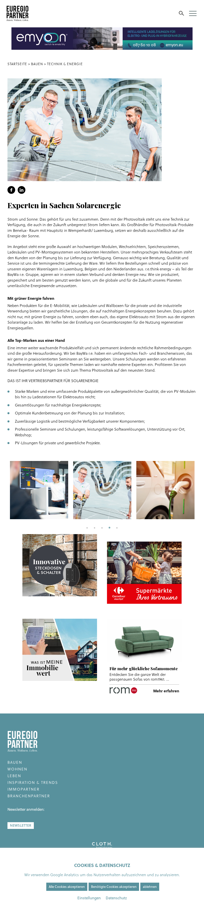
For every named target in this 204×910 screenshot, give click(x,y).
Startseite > (19, 64)
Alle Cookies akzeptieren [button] (67, 886)
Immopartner (23, 789)
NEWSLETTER (20, 825)
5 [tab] (116, 527)
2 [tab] (94, 527)
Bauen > (38, 64)
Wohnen (17, 769)
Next (200, 490)
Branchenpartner (28, 796)
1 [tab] (87, 527)
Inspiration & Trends (32, 782)
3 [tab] (102, 527)
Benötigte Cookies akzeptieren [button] (114, 886)
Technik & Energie (65, 64)
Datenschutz (116, 898)
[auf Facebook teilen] (11, 190)
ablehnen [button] (150, 886)
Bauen (14, 762)
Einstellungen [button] (89, 898)
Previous (3, 490)
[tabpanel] (39, 490)
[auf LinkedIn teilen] (21, 190)
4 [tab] (109, 527)
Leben (14, 775)
